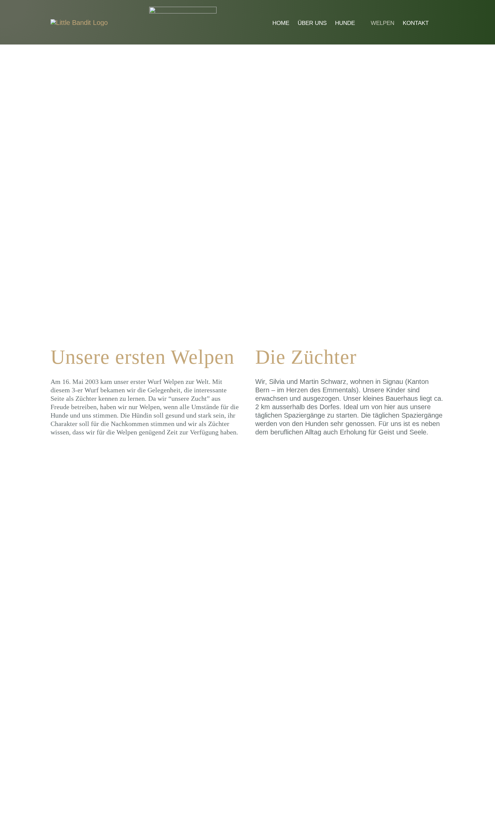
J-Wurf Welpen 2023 (298, 641)
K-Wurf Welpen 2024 (69, 633)
